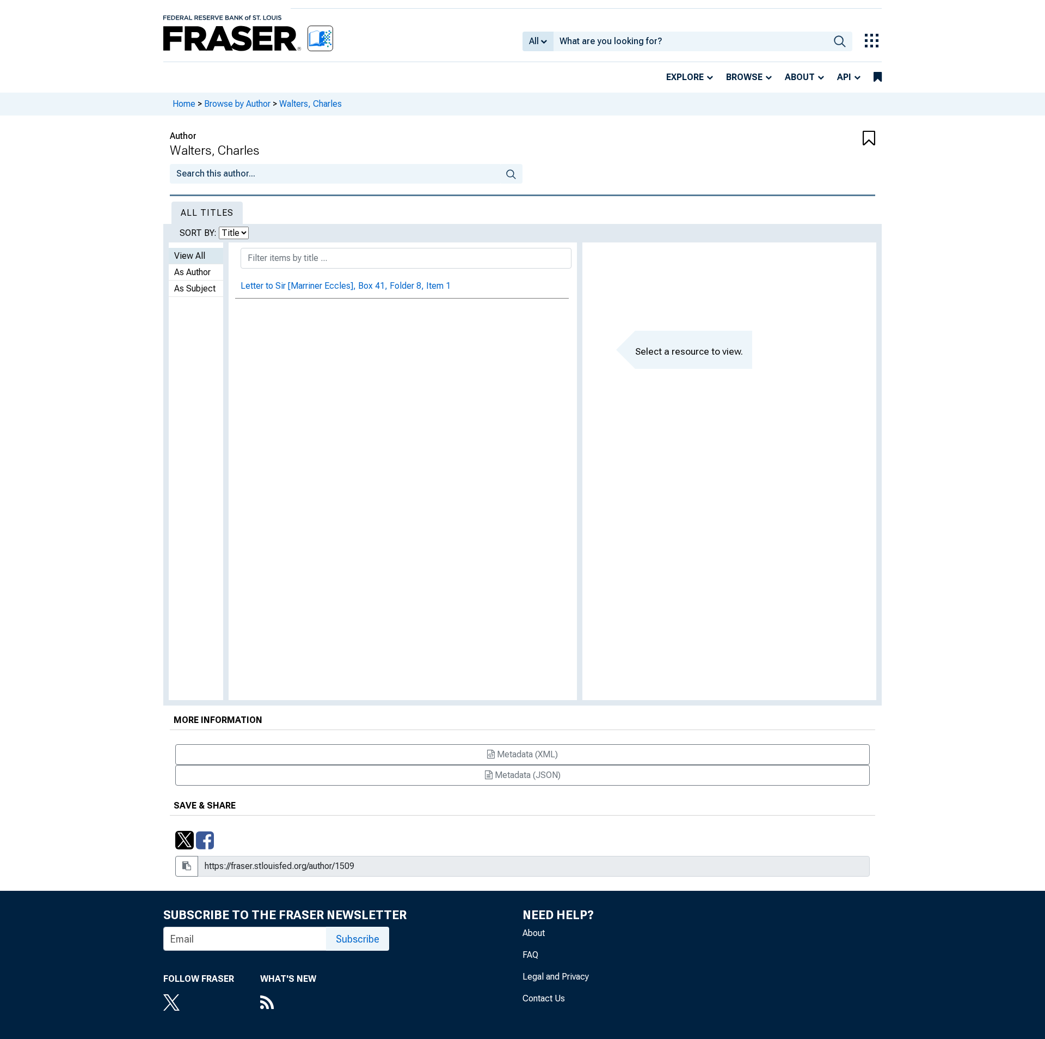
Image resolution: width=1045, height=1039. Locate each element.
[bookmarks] (878, 77)
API (844, 77)
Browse (744, 77)
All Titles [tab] (207, 213)
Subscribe (357, 939)
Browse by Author (237, 104)
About (800, 77)
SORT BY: (199, 233)
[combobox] (690, 41)
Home (184, 104)
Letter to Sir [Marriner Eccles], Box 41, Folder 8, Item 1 (346, 286)
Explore (685, 77)
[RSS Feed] (288, 1003)
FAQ (530, 955)
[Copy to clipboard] (186, 866)
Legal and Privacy (555, 976)
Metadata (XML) (526, 754)
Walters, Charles (310, 104)
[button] (816, 139)
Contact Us (543, 998)
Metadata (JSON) (527, 775)
